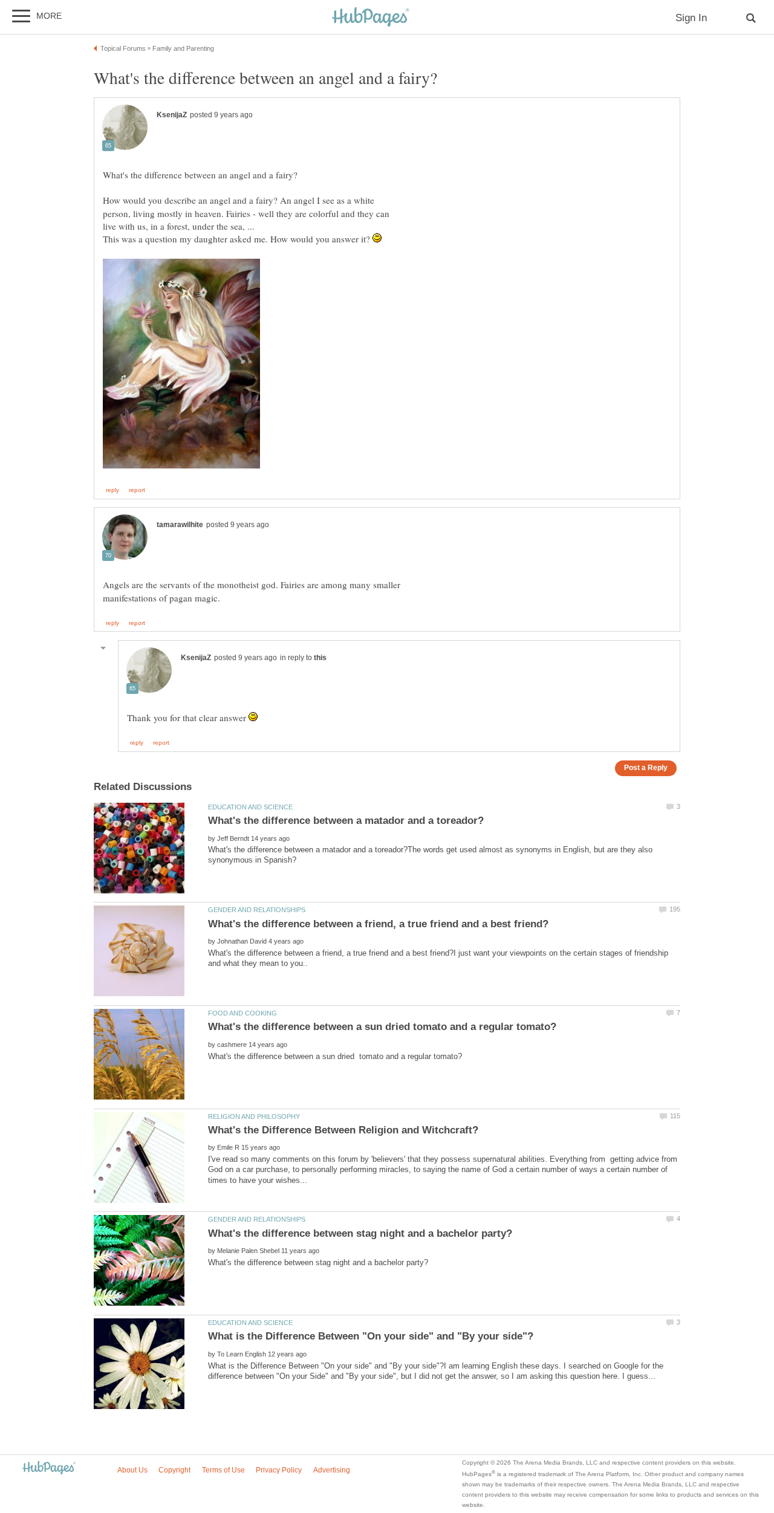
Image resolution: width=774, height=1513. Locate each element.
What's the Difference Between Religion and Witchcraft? (343, 1130)
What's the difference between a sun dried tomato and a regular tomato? (382, 1026)
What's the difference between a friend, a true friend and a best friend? (378, 924)
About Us (132, 1470)
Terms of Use (223, 1470)
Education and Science (250, 807)
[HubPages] (370, 17)
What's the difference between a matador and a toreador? (346, 820)
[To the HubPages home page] (49, 1468)
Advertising (331, 1470)
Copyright (174, 1470)
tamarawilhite (180, 524)
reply (112, 490)
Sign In (691, 18)
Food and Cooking (242, 1013)
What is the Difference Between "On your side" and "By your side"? (370, 1336)
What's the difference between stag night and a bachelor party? (360, 1233)
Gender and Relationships (256, 909)
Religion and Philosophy (254, 1116)
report (137, 490)
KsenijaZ (172, 115)
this (320, 657)
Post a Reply (646, 767)
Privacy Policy (279, 1470)
